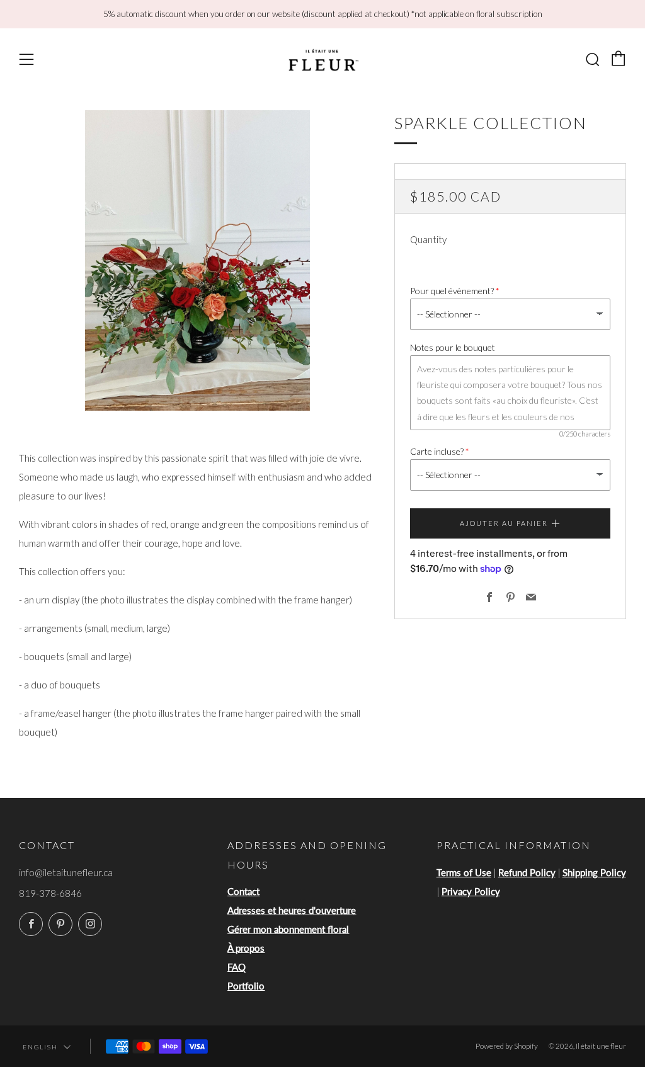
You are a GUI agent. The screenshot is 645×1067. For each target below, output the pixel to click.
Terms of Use (464, 872)
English (40, 1047)
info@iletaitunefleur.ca (66, 872)
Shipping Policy (594, 872)
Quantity (428, 239)
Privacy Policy (471, 891)
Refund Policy (527, 872)
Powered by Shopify (507, 1046)
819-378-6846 (50, 893)
